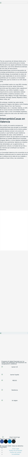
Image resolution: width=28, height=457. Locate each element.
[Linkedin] (10, 441)
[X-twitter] (6, 441)
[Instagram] (14, 441)
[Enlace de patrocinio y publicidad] (14, 3)
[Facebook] (2, 441)
